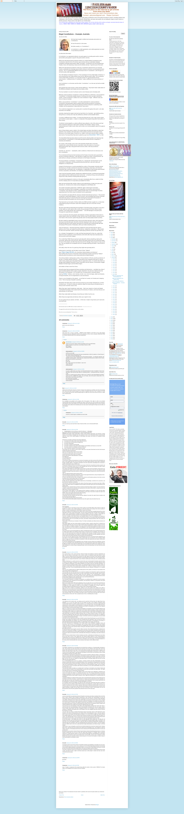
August (113, 245)
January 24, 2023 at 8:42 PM (73, 765)
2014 (112, 330)
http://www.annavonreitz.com (114, 175)
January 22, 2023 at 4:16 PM (78, 369)
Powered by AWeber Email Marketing (117, 415)
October (113, 242)
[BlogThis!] (78, 315)
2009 (112, 338)
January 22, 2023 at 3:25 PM (72, 552)
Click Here (111, 160)
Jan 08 (114, 302)
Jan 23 (114, 272)
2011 (112, 335)
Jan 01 (114, 314)
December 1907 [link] (94, 135)
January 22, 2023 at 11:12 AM (78, 341)
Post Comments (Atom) (68, 797)
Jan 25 (114, 269)
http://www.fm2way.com (113, 169)
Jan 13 (114, 297)
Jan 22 (114, 274)
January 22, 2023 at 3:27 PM (72, 694)
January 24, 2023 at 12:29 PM (73, 757)
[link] (68, 252)
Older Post (102, 795)
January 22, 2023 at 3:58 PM (78, 351)
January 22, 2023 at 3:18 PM (72, 422)
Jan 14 (114, 295)
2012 (112, 333)
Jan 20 (114, 287)
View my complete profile (114, 362)
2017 (112, 325)
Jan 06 (114, 306)
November (114, 240)
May (112, 250)
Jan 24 (114, 270)
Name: (111, 396)
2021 (112, 318)
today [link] (65, 274)
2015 (112, 328)
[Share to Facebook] (81, 315)
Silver (114, 353)
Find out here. (74, 312)
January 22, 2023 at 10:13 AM (73, 323)
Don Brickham (69, 341)
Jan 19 (114, 289)
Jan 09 (114, 301)
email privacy (120, 412)
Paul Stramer (120, 344)
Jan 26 (114, 267)
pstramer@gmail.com (119, 177)
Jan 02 (114, 312)
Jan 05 (114, 307)
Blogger (97, 804)
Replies (65, 339)
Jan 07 (114, 304)
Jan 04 (114, 309)
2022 (112, 317)
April (113, 252)
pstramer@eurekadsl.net (114, 356)
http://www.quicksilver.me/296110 (115, 171)
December (114, 239)
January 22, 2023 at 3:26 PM (72, 599)
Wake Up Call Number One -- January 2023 (118, 279)
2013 (112, 332)
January (113, 257)
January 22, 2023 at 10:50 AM (73, 331)
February (113, 255)
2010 (112, 337)
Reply (63, 327)
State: (111, 403)
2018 (112, 323)
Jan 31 (114, 259)
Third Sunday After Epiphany (118, 281)
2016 (112, 327)
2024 (112, 235)
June (113, 249)
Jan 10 (114, 299)
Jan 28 (114, 264)
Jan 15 (114, 294)
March (113, 254)
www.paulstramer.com (113, 355)
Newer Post (61, 795)
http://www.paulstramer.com (114, 174)
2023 (112, 237)
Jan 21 (114, 285)
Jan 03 (114, 311)
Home (82, 795)
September (114, 244)
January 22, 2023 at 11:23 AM (70, 388)
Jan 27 (114, 265)
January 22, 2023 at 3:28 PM (72, 742)
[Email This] (76, 315)
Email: (111, 400)
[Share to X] (79, 315)
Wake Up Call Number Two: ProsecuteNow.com (117, 276)
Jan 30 (114, 260)
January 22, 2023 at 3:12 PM (73, 399)
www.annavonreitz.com (87, 306)
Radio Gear (119, 353)
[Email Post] (74, 315)
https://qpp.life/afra (68, 252)
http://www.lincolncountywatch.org (115, 173)
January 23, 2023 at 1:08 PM (76, 412)
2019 (112, 322)
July (112, 247)
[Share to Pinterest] (82, 315)
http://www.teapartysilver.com (114, 172)
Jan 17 (114, 292)
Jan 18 (114, 290)
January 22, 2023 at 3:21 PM (72, 429)
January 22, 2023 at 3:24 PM (72, 504)
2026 (112, 232)
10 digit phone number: (114, 406)
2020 (112, 320)
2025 (112, 234)
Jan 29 (114, 262)
